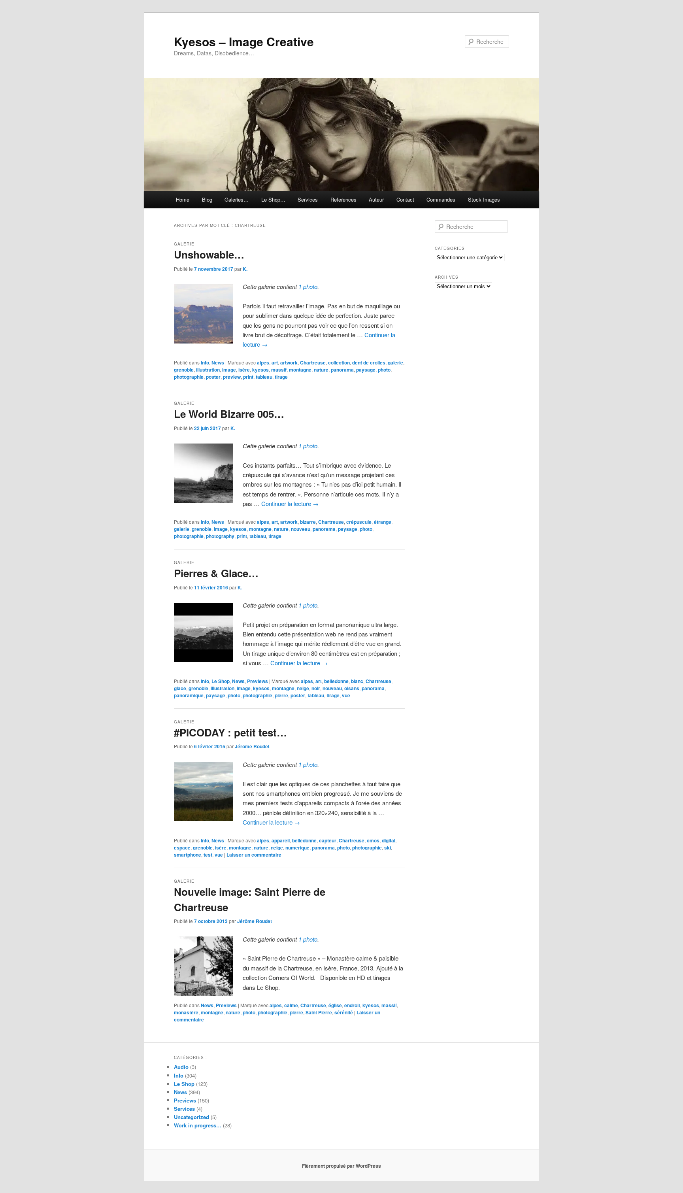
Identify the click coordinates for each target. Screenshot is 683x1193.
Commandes (440, 199)
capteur (327, 840)
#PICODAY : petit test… (230, 732)
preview (232, 376)
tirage (281, 376)
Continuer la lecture (290, 503)
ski (387, 847)
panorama (342, 369)
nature (321, 369)
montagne (300, 369)
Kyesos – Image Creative (244, 41)
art (275, 362)
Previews (257, 681)
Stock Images (484, 199)
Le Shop (220, 681)
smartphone (187, 854)
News (217, 362)
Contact (405, 199)
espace (182, 847)
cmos (373, 840)
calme (291, 1005)
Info (205, 362)
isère (244, 369)
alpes (263, 362)
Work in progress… (197, 1125)
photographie (189, 376)
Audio (181, 1066)
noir (315, 688)
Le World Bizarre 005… (229, 413)
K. (245, 268)
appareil (281, 840)
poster (213, 376)
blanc (357, 681)
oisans (351, 688)
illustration (208, 369)
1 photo (307, 286)
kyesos (260, 369)
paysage (365, 369)
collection (339, 362)
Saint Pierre (319, 1012)
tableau (264, 376)
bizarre (308, 521)
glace (180, 688)
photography (220, 536)
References (343, 199)
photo (384, 369)
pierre (281, 695)
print (248, 376)
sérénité (343, 1012)
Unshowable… (209, 254)
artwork (289, 362)
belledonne (336, 681)
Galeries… (237, 199)
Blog (207, 199)
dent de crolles (368, 362)
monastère (186, 1012)
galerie (395, 362)
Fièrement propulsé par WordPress (341, 1165)
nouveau (300, 528)
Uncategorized (191, 1117)
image (229, 369)
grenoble (184, 369)
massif (279, 369)
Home (182, 199)
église (335, 1005)
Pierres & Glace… (216, 573)
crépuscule (359, 521)
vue (346, 695)
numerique (297, 847)
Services (308, 199)
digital (388, 840)
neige (303, 688)
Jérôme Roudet (252, 746)
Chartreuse (313, 362)
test (208, 854)
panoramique (189, 695)
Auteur (376, 199)
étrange (382, 521)
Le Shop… (273, 199)
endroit (352, 1005)
